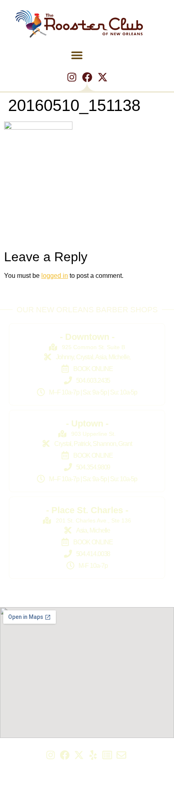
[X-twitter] (103, 77)
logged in (54, 275)
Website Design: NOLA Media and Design (87, 796)
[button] (77, 55)
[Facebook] (87, 77)
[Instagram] (72, 77)
